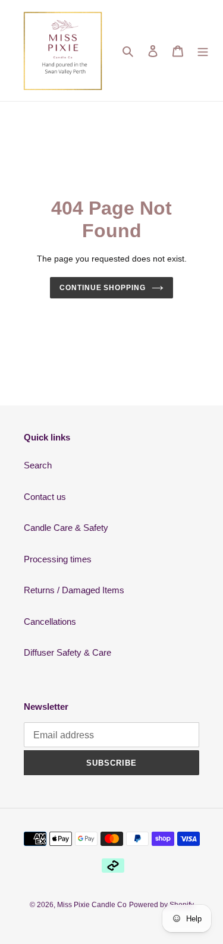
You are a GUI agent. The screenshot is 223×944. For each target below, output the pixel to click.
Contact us (45, 497)
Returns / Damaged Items (74, 590)
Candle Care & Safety (66, 528)
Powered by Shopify (161, 905)
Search (38, 465)
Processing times (58, 559)
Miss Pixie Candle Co (92, 905)
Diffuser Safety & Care (67, 652)
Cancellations (50, 621)
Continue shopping (102, 288)
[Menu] (202, 51)
